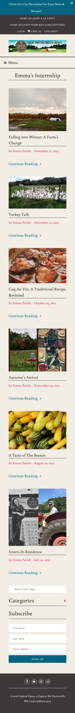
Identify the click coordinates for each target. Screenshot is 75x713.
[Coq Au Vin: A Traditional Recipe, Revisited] (37, 265)
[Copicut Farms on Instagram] (40, 681)
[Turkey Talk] (37, 192)
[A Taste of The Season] (37, 430)
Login (21, 31)
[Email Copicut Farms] (47, 681)
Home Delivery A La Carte (37, 18)
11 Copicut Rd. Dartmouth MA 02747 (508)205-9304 (44, 698)
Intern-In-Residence (25, 551)
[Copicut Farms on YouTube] (34, 681)
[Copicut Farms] (37, 47)
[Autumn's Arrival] (37, 350)
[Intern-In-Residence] (37, 517)
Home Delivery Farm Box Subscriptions (37, 25)
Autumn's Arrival (23, 377)
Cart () (36, 31)
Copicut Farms (27, 696)
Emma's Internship (37, 75)
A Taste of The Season (27, 455)
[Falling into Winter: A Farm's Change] (37, 109)
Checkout (51, 31)
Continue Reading (23, 163)
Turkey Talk (19, 214)
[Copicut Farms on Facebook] (27, 681)
